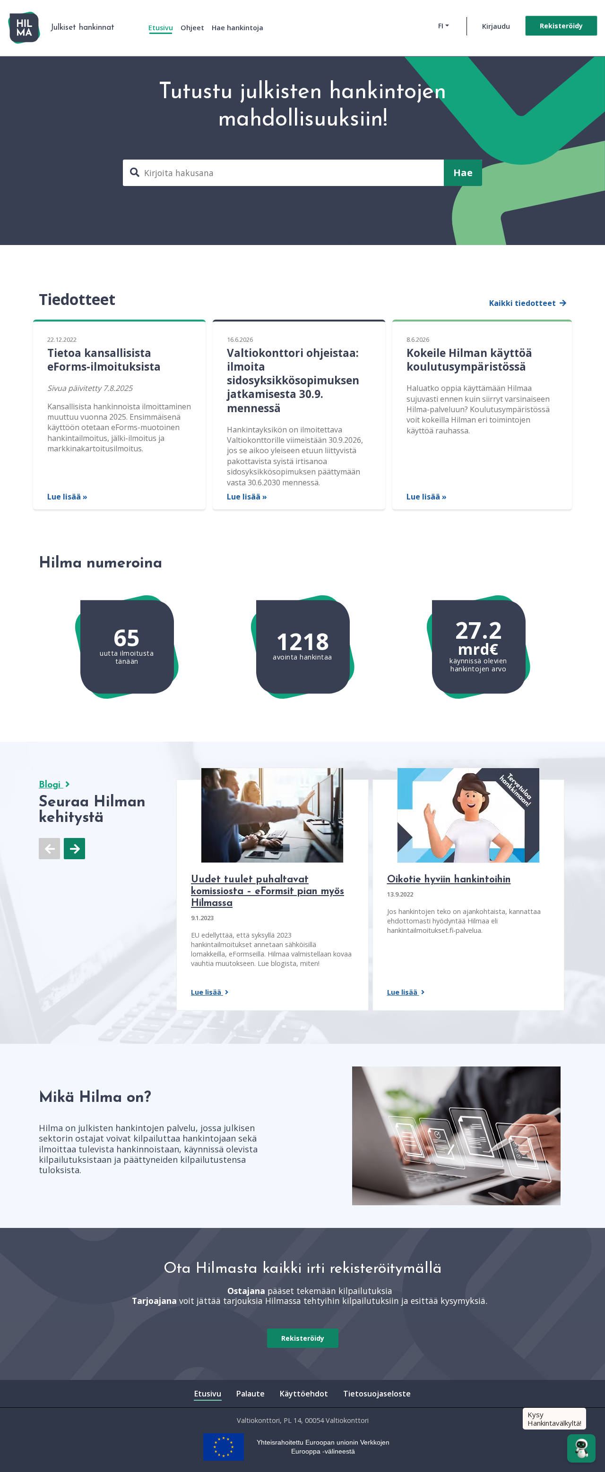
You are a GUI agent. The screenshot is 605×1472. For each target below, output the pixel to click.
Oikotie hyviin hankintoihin (449, 880)
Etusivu (160, 27)
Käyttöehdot (304, 1393)
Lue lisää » (67, 496)
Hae (463, 172)
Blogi (51, 785)
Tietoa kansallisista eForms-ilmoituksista (104, 360)
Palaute (250, 1393)
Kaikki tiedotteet (523, 303)
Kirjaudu (496, 26)
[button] (463, 173)
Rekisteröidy (561, 25)
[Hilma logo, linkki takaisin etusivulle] (24, 27)
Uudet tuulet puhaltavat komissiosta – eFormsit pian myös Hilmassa (267, 891)
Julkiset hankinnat (82, 28)
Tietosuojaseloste (377, 1393)
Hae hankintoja (237, 27)
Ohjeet (192, 27)
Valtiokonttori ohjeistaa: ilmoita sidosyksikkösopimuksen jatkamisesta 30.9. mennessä (293, 380)
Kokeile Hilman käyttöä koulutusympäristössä (469, 360)
